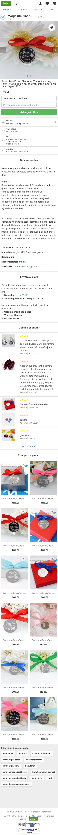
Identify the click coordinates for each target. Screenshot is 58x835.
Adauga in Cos (29, 112)
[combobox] (29, 98)
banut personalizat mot (43, 772)
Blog (28, 816)
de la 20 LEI (22, 295)
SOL (14, 816)
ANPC (7, 816)
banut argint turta (11, 766)
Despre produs (29, 160)
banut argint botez (11, 759)
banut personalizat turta (14, 778)
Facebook (37, 816)
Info (40, 17)
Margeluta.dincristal (21, 16)
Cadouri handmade (41, 753)
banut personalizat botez (15, 772)
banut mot (30, 766)
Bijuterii (23, 753)
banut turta (37, 778)
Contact (33, 819)
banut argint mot (34, 759)
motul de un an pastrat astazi (16, 784)
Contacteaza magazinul (25, 266)
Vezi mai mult (29, 446)
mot (50, 778)
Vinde (21, 816)
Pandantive (8, 753)
